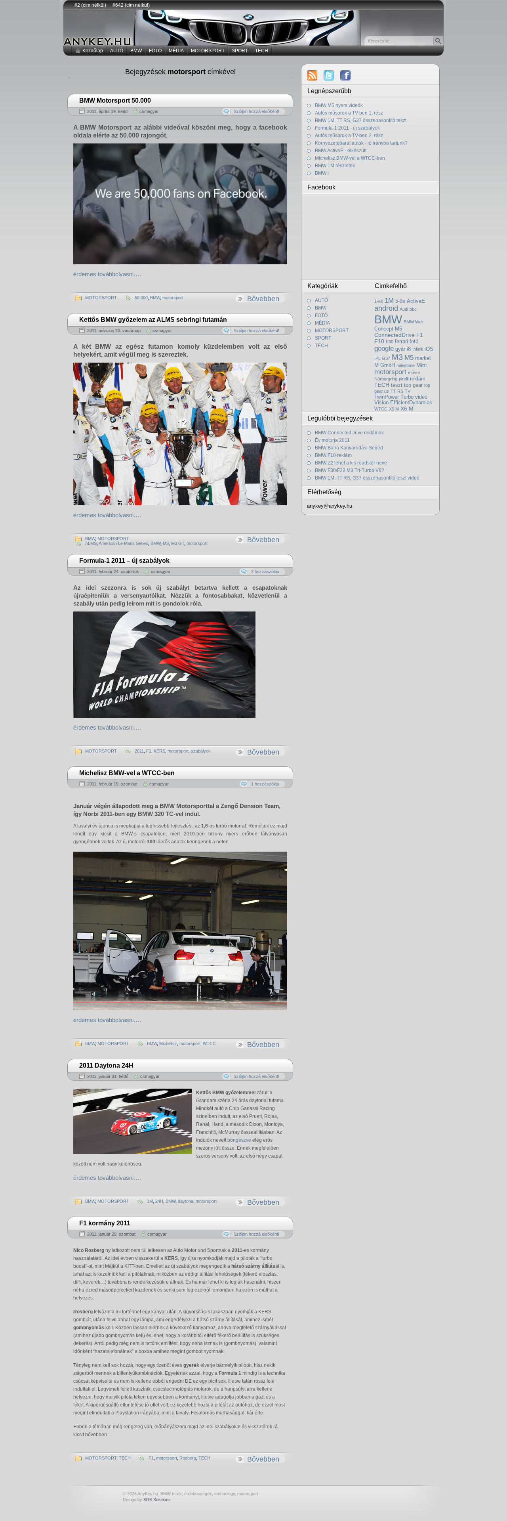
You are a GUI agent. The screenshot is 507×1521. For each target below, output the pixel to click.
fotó (414, 341)
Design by (147, 1499)
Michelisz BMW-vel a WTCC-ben (127, 773)
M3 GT (177, 543)
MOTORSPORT (208, 51)
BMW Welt (413, 321)
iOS (429, 349)
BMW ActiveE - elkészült (340, 150)
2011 (139, 751)
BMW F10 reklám (333, 455)
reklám (417, 379)
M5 (409, 357)
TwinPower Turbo (394, 397)
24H (159, 1201)
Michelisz (168, 1043)
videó (421, 397)
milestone (405, 365)
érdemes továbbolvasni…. (107, 274)
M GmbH (384, 365)
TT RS (397, 391)
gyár (400, 349)
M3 (166, 543)
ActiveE (416, 301)
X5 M (394, 409)
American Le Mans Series (123, 543)
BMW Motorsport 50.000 (115, 100)
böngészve (239, 1140)
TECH (261, 51)
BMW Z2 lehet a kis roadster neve (351, 463)
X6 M (407, 408)
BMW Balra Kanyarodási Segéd (349, 448)
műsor (414, 372)
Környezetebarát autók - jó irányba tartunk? (361, 143)
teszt (396, 385)
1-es (378, 301)
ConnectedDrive (394, 335)
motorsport (172, 297)
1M (150, 1201)
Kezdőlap (92, 51)
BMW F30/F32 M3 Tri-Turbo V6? (349, 470)
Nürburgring (385, 378)
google (384, 348)
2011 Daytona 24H (106, 1065)
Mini (421, 365)
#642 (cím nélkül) (131, 5)
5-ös (400, 301)
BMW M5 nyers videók (339, 105)
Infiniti (417, 349)
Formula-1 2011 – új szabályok (124, 560)
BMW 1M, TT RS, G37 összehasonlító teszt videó (367, 478)
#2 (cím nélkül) (90, 5)
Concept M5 (388, 329)
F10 (379, 341)
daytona (185, 1201)
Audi (404, 309)
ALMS (91, 543)
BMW (136, 51)
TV (407, 391)
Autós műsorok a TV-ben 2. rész (349, 135)
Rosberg (187, 1458)
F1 (148, 751)
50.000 (141, 297)
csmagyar (149, 111)
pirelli (403, 378)
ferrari (401, 341)
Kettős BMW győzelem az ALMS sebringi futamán (153, 319)
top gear (413, 385)
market (423, 358)
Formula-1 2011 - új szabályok (347, 128)
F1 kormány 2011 (104, 1223)
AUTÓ (116, 51)
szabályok (201, 751)
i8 (409, 349)
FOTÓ (155, 51)
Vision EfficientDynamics (403, 402)
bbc (413, 309)
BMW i (322, 173)
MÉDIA (176, 51)
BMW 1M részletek (335, 165)
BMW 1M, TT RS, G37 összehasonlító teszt (360, 120)
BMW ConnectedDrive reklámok (349, 433)
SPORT (240, 51)
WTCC (209, 1043)
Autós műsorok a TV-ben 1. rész (349, 113)
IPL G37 (382, 358)
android (386, 308)
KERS (159, 751)
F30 (389, 341)
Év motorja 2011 (332, 440)
